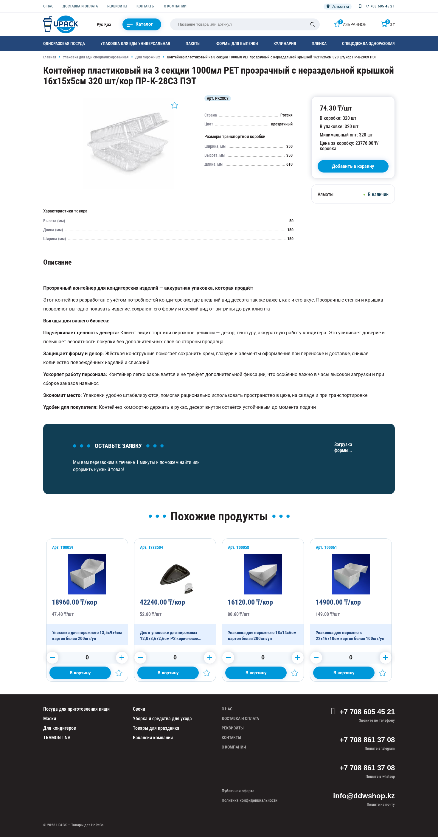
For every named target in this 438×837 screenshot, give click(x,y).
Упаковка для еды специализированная (95, 57)
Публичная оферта (238, 790)
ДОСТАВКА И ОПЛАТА (80, 6)
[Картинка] (128, 187)
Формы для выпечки (237, 43)
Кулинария (285, 43)
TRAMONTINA (56, 737)
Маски (49, 718)
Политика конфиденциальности (249, 800)
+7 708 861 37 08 (367, 740)
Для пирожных (147, 57)
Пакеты (193, 43)
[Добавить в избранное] (175, 105)
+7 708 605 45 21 (367, 712)
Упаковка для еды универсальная (135, 43)
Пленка (319, 43)
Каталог (144, 24)
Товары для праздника (156, 728)
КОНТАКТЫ (145, 6)
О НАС (48, 6)
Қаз (107, 24)
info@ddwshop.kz (364, 796)
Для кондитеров (59, 728)
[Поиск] (312, 24)
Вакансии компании (153, 737)
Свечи (139, 709)
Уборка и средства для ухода (162, 718)
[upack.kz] (61, 24)
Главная (49, 57)
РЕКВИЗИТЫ (117, 6)
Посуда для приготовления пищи (76, 709)
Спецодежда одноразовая (368, 43)
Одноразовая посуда (64, 43)
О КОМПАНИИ (175, 6)
